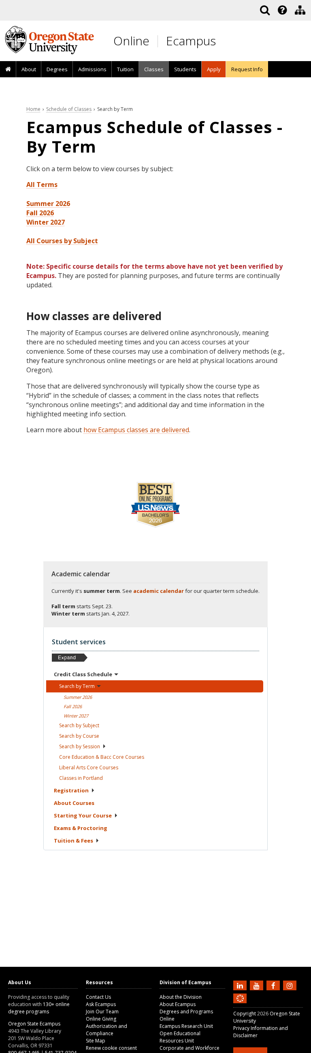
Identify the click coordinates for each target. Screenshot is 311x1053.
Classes (154, 69)
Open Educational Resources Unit (180, 1037)
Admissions (92, 69)
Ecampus (191, 40)
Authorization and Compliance (106, 1030)
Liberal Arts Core (88, 767)
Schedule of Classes (69, 109)
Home (33, 109)
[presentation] (282, 10)
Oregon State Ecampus (34, 1023)
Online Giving (101, 1018)
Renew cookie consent (111, 1048)
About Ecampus (178, 1004)
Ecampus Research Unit (186, 1026)
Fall (73, 706)
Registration (71, 790)
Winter (76, 716)
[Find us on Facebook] (274, 985)
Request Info (247, 69)
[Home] (8, 69)
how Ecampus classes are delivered (136, 429)
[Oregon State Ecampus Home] (159, 41)
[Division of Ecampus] (300, 10)
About (28, 69)
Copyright (244, 1013)
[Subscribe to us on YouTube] (257, 985)
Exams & (80, 828)
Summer (78, 697)
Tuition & (73, 840)
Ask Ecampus (101, 1004)
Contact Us (98, 997)
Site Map (95, 1040)
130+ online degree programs (39, 1008)
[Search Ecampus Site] (265, 10)
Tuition (125, 69)
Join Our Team (102, 1011)
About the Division (181, 997)
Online (131, 40)
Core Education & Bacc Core (101, 757)
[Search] (265, 10)
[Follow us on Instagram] (290, 985)
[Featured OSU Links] (282, 10)
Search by (79, 725)
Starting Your (83, 815)
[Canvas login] (240, 1005)
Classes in (81, 778)
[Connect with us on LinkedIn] (241, 985)
